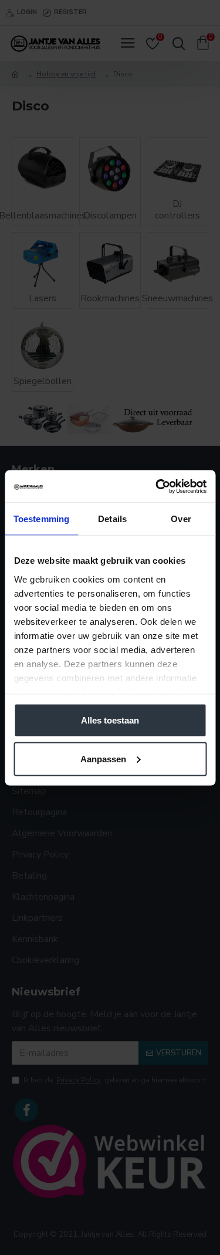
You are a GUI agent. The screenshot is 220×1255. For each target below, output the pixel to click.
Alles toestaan (110, 720)
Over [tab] (181, 519)
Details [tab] (112, 519)
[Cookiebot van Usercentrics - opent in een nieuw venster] (157, 486)
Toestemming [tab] (41, 519)
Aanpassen (103, 758)
